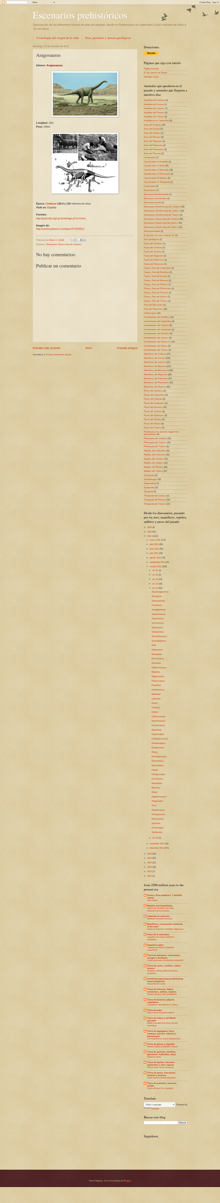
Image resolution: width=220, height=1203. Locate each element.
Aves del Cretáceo (152, 125)
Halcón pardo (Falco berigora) (160, 1067)
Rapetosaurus (158, 676)
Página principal (151, 68)
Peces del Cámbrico (153, 391)
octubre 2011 (156, 566)
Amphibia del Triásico (154, 116)
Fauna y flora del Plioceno (156, 292)
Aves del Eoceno (152, 129)
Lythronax (156, 698)
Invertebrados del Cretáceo (156, 325)
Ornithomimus (158, 690)
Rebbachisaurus (159, 667)
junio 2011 (155, 549)
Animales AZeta (151, 77)
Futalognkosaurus (160, 738)
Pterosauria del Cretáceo (155, 438)
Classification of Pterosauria (157, 174)
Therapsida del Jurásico (155, 495)
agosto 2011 (156, 557)
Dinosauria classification (155, 198)
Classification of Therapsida (157, 182)
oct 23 (155, 588)
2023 (149, 876)
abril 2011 (154, 544)
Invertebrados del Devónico (156, 333)
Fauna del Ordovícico (154, 260)
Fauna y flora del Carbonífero (157, 268)
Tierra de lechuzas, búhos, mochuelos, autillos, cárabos (161, 990)
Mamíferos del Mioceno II (156, 370)
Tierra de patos (154, 1010)
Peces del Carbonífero (154, 395)
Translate (154, 1108)
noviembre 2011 (157, 843)
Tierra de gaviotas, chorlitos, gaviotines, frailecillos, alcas (161, 1053)
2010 (149, 532)
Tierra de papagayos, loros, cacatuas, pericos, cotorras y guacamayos (161, 1033)
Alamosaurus (158, 819)
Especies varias (154, 1057)
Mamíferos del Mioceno (155, 366)
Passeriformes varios (156, 984)
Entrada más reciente (46, 348)
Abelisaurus (157, 832)
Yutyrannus (157, 605)
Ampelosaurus (158, 810)
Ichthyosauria (150, 313)
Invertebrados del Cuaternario (157, 329)
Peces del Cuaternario (154, 403)
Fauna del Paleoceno (153, 264)
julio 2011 (154, 553)
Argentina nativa (155, 945)
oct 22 (155, 584)
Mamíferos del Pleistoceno (156, 382)
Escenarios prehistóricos (80, 14)
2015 (149, 858)
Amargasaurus (158, 814)
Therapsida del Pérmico (155, 500)
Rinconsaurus (158, 658)
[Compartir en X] (78, 240)
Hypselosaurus (158, 721)
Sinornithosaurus (159, 636)
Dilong (154, 752)
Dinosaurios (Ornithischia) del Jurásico (162, 211)
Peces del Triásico (152, 427)
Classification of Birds (154, 165)
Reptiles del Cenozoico (154, 454)
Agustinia (156, 823)
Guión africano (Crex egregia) (160, 1088)
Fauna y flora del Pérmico (156, 284)
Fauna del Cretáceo (153, 247)
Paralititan (156, 685)
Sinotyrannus (158, 632)
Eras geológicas (151, 239)
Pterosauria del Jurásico (155, 442)
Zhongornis (157, 596)
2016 (149, 862)
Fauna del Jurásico (153, 251)
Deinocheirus (158, 761)
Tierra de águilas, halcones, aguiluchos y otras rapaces (161, 1063)
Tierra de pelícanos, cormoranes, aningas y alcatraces (163, 956)
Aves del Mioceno (152, 137)
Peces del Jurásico (153, 411)
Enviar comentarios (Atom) (58, 354)
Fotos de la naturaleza (158, 934)
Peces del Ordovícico (154, 415)
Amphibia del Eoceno (154, 104)
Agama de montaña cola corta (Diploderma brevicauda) (160, 909)
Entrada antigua (127, 348)
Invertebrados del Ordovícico (157, 341)
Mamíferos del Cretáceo (155, 354)
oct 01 (155, 570)
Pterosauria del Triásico (155, 446)
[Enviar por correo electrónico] (72, 240)
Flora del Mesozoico (153, 305)
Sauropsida (149, 475)
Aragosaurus (157, 801)
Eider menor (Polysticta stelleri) (160, 1013)
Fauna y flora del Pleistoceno (157, 288)
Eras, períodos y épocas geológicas (108, 38)
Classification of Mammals (156, 170)
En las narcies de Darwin (155, 72)
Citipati (155, 770)
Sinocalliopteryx (159, 641)
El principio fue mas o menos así (159, 235)
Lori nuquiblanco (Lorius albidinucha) (163, 1039)
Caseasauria (149, 157)
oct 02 (155, 575)
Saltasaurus (157, 649)
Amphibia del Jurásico (154, 108)
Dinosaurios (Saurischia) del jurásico (161, 223)
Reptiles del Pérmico (153, 467)
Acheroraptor (157, 827)
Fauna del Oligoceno (153, 256)
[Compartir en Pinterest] (84, 240)
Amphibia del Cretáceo (154, 100)
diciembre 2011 (157, 848)
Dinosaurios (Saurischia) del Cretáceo (63, 244)
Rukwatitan (157, 654)
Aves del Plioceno (152, 153)
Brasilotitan (157, 783)
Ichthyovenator (158, 716)
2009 (149, 527)
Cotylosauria (149, 186)
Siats (154, 645)
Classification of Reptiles (155, 178)
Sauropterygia (150, 479)
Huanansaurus (158, 725)
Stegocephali (150, 483)
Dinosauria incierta (152, 202)
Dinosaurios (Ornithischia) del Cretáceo (162, 206)
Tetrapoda (148, 491)
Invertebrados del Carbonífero (157, 321)
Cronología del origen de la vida (58, 38)
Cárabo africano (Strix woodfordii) (162, 994)
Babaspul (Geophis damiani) (159, 919)
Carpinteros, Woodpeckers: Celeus (162, 1005)
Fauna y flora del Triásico (155, 301)
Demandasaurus (159, 756)
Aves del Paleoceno (153, 145)
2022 (149, 871)
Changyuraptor (158, 774)
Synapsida (149, 487)
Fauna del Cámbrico (153, 243)
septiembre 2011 (158, 562)
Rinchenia (156, 663)
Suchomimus (158, 623)
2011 (149, 536)
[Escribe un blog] (75, 240)
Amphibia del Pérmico (154, 112)
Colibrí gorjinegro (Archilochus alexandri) (165, 960)
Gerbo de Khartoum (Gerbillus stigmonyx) (165, 929)
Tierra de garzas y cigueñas (161, 1044)
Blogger (127, 1181)
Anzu (154, 805)
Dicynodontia (150, 190)
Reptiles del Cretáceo (154, 459)
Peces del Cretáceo (153, 399)
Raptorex (156, 672)
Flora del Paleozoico (153, 309)
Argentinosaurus (159, 796)
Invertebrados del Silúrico (155, 346)
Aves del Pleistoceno (154, 149)
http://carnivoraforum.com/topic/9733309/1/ (60, 229)
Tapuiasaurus (158, 618)
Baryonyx (156, 787)
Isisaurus (156, 707)
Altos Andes (152, 900)
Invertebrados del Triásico (156, 350)
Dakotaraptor (157, 765)
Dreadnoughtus (159, 743)
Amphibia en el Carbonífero (156, 120)
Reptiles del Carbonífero (155, 450)
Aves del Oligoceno (153, 141)
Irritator (155, 712)
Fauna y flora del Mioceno (156, 280)
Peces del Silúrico (152, 423)
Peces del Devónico (153, 407)
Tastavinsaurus (159, 614)
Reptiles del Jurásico (153, 463)
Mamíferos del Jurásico (155, 362)
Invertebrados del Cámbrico (156, 317)
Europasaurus (158, 747)
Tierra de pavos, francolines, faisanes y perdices (161, 1074)
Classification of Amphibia (156, 161)
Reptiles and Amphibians (159, 906)
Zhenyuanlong (158, 601)
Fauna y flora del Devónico (156, 272)
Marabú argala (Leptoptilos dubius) (162, 1046)
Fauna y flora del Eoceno (155, 276)
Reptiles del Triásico (153, 471)
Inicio (88, 348)
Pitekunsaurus (158, 681)
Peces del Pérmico (153, 419)
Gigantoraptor (158, 734)
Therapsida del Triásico (155, 504)
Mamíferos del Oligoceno (155, 374)
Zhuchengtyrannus (160, 592)
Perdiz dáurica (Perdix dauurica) (161, 1078)
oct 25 (155, 838)
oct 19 (155, 579)
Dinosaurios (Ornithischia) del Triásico (161, 215)
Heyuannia (156, 730)
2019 (149, 867)
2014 (149, 854)
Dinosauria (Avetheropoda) (156, 194)
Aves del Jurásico (152, 133)
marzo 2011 (155, 540)
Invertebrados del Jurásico (156, 337)
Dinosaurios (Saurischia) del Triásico (161, 227)
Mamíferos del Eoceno (154, 358)
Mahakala (156, 694)
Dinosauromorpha (152, 231)
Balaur (155, 792)
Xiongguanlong (158, 609)
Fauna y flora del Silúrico (155, 296)
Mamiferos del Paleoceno (155, 378)
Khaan (155, 703)
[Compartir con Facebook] (81, 240)
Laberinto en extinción (158, 916)
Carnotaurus (157, 779)
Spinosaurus (157, 627)
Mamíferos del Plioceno (155, 387)
